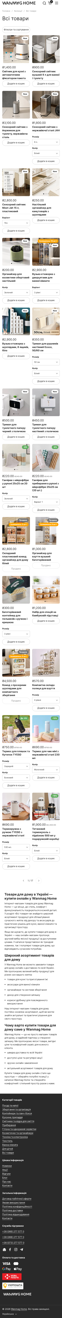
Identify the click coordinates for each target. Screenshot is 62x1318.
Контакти (7, 1185)
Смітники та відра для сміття (18, 1121)
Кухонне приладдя (12, 1117)
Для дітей (7, 1148)
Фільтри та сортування (16, 29)
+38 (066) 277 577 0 (13, 1231)
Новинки (7, 1165)
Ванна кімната (10, 1144)
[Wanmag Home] (19, 3)
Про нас (6, 1181)
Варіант (6, 217)
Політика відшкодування (15, 1214)
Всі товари (8, 1152)
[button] (44, 3)
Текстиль (7, 1140)
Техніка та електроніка (15, 1136)
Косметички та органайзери (17, 1133)
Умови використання (13, 1202)
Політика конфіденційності (17, 1206)
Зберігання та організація (16, 1109)
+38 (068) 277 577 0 (13, 1237)
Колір (35, 148)
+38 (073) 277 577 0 (13, 1242)
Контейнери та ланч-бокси (17, 1113)
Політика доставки (12, 1210)
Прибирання (9, 1125)
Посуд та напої (10, 1105)
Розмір (35, 136)
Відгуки (6, 1173)
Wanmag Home (19, 1309)
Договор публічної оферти (16, 1198)
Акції (5, 1169)
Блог (5, 1177)
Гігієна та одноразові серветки (19, 1129)
